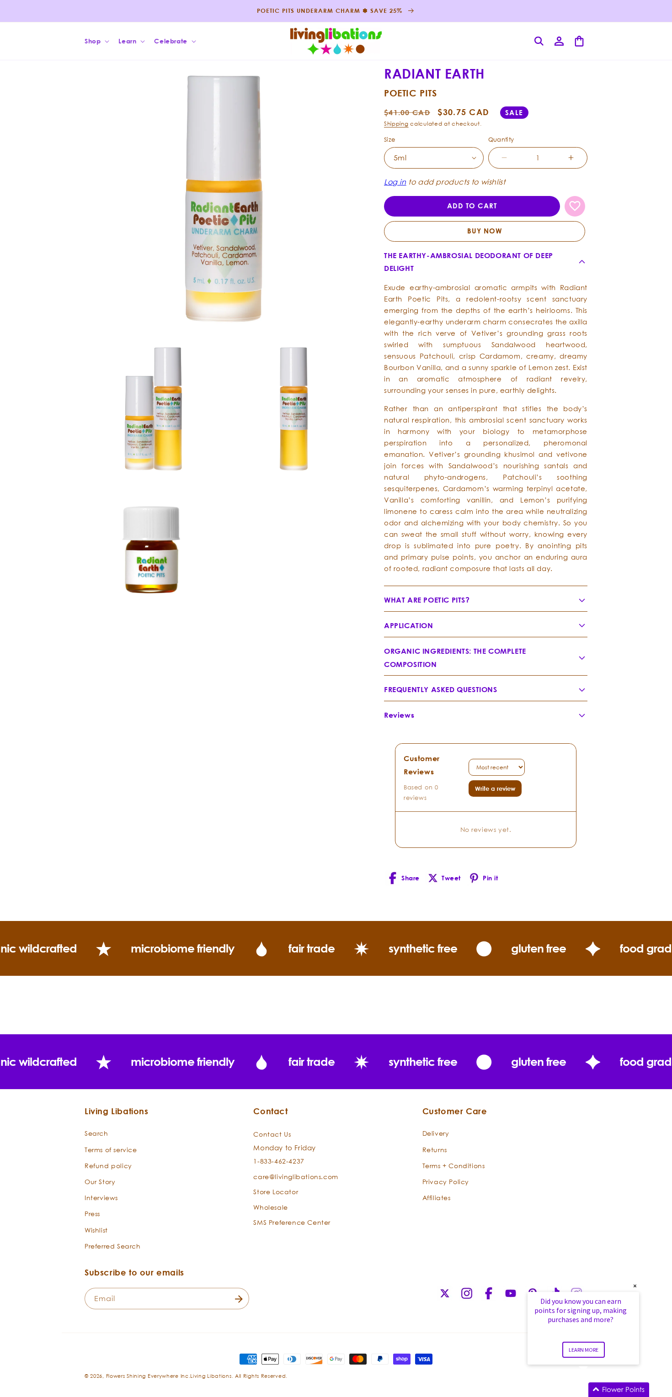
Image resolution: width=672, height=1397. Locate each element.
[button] (96, 41)
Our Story (100, 1181)
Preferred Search (113, 1245)
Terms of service (111, 1149)
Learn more (583, 1349)
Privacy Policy (445, 1181)
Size (389, 139)
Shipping (396, 123)
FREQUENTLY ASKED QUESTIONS (440, 689)
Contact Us (272, 1134)
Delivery (435, 1133)
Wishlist (96, 1229)
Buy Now (484, 231)
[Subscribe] (239, 1299)
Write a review (495, 788)
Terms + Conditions (453, 1165)
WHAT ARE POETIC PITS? (427, 599)
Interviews (101, 1197)
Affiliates (436, 1197)
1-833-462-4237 (278, 1161)
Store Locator (275, 1192)
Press (92, 1213)
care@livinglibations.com (295, 1176)
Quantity (501, 139)
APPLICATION (408, 625)
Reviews (399, 715)
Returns (434, 1149)
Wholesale (270, 1207)
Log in (395, 181)
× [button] (635, 1285)
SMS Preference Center (292, 1222)
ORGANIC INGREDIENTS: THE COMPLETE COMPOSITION (455, 657)
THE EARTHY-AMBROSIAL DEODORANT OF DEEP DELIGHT (468, 262)
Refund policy (108, 1165)
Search (96, 1133)
